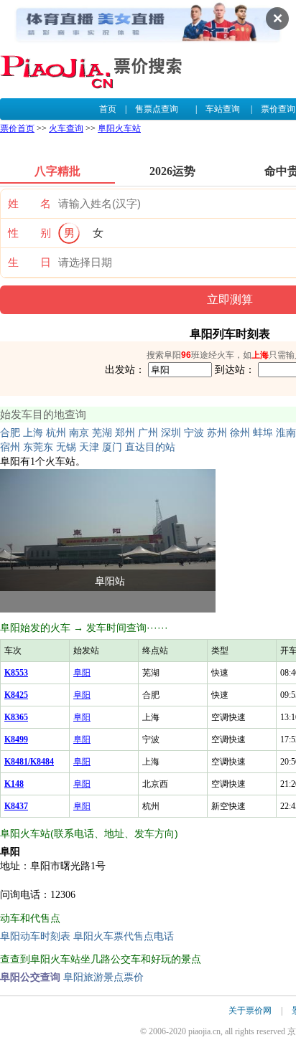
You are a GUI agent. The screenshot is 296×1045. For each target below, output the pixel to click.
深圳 (171, 432)
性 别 (29, 233)
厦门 (112, 447)
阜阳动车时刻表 (35, 936)
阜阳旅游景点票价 (103, 977)
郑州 (125, 432)
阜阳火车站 (119, 128)
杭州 (56, 432)
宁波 (194, 432)
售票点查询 (156, 109)
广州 (148, 432)
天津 (89, 447)
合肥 (10, 432)
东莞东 (38, 447)
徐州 (240, 432)
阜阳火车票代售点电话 (123, 936)
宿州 (10, 447)
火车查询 (66, 128)
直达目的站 (150, 447)
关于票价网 (250, 1011)
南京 (79, 432)
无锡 (66, 447)
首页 (107, 109)
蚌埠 (263, 432)
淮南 (286, 432)
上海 (33, 432)
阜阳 (82, 673)
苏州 (217, 432)
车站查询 (222, 109)
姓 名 (29, 203)
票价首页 (17, 128)
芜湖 (102, 432)
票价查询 (278, 109)
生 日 (29, 262)
